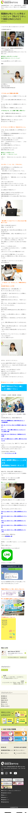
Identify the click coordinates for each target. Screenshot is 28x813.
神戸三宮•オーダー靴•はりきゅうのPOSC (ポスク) (12, 790)
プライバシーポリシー (20, 750)
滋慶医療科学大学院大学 (7, 792)
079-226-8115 (14, 768)
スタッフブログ (5, 704)
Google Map (22, 766)
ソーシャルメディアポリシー (20, 754)
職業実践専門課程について (7, 750)
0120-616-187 (7, 768)
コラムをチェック (23, 657)
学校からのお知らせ (5, 706)
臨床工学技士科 (5, 700)
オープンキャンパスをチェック (13, 657)
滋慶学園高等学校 (6, 802)
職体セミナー (5, 795)
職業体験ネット (5, 797)
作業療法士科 (4, 696)
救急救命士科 (4, 702)
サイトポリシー (5, 753)
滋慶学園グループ (6, 799)
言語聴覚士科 (4, 698)
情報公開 (4, 747)
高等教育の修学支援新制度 (20, 747)
